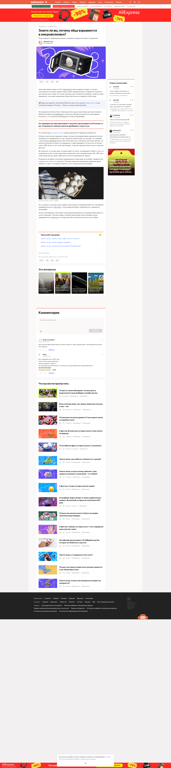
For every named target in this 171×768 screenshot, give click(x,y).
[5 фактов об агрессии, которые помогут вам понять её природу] (71, 433)
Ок (85, 763)
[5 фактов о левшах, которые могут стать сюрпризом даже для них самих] (71, 529)
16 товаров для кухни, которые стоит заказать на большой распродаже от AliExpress (120, 141)
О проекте (47, 598)
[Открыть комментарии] (63, 410)
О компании (89, 598)
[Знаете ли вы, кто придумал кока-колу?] (71, 556)
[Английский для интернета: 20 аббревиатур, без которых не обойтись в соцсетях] (71, 543)
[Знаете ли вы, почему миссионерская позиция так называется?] (71, 583)
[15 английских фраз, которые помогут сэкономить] (71, 447)
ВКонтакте (54, 602)
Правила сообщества (78, 608)
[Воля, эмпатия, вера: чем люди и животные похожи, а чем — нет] (71, 406)
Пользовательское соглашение (52, 605)
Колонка (75, 449)
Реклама (57, 292)
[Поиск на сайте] (130, 2)
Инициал (87, 602)
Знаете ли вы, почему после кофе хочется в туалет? (60, 239)
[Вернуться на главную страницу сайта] (37, 2)
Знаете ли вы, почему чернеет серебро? (56, 242)
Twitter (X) (63, 602)
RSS (93, 602)
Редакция (72, 598)
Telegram (45, 602)
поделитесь (90, 103)
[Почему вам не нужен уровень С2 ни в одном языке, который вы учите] (71, 420)
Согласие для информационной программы (73, 611)
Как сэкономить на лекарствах (118, 95)
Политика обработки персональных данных (78, 605)
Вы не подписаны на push (105, 602)
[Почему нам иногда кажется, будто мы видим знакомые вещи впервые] (71, 516)
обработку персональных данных (85, 759)
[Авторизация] (139, 2)
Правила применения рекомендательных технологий (51, 608)
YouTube (79, 602)
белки (54, 161)
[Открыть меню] (103, 340)
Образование (74, 396)
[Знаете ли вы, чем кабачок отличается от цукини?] (71, 460)
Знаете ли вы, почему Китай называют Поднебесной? (61, 246)
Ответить (52, 350)
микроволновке (57, 133)
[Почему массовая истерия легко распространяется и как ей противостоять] (71, 570)
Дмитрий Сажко (48, 41)
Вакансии (80, 598)
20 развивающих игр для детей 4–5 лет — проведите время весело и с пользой (121, 109)
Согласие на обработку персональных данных (102, 608)
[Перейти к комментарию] (121, 91)
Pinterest (72, 602)
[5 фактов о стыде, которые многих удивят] (71, 487)
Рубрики (56, 598)
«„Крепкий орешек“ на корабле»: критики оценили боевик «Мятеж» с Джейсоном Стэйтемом (120, 124)
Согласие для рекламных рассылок (45, 611)
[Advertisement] (71, 224)
